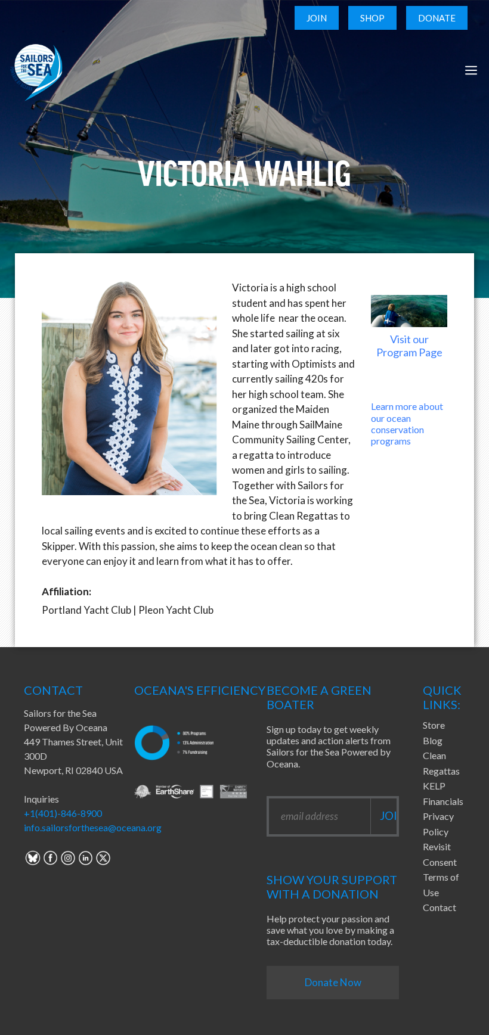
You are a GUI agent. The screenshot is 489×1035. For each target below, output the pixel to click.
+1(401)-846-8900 (63, 813)
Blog (432, 740)
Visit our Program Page (409, 345)
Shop (372, 18)
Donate (437, 18)
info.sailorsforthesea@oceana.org (93, 827)
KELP (434, 785)
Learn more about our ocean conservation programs (407, 423)
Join (317, 18)
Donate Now (333, 982)
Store (434, 725)
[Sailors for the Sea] (36, 70)
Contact (439, 907)
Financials (443, 801)
